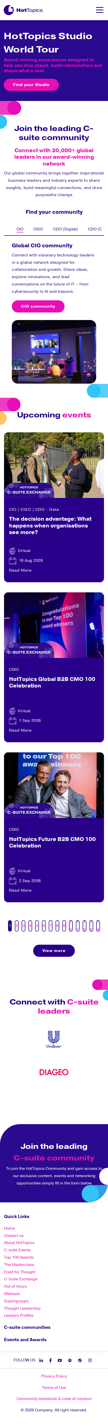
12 (84, 926)
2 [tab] (16, 1097)
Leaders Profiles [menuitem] (18, 1315)
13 (91, 926)
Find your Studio (31, 85)
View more (54, 951)
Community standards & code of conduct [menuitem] (54, 1398)
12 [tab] (66, 1097)
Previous (4, 229)
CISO (26, 509)
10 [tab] (56, 1097)
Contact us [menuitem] (14, 1235)
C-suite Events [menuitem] (17, 1250)
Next (103, 229)
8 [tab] (46, 1097)
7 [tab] (41, 1097)
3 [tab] (21, 1097)
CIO (13, 509)
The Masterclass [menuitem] (19, 1264)
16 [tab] (86, 1097)
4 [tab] (26, 1097)
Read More (20, 570)
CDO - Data (47, 509)
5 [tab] (31, 1097)
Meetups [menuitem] (12, 1294)
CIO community (38, 306)
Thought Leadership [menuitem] (22, 1308)
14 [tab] (76, 1097)
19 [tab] (48, 1105)
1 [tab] (11, 1097)
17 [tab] (91, 1097)
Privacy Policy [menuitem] (54, 1376)
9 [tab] (51, 1097)
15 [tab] (81, 1097)
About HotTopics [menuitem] (19, 1243)
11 (77, 926)
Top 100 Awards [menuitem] (19, 1257)
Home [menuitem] (9, 1228)
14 (98, 926)
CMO (14, 669)
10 (71, 926)
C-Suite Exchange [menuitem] (20, 1279)
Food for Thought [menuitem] (19, 1272)
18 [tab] (96, 1097)
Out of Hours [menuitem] (15, 1286)
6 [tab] (36, 1097)
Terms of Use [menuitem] (54, 1387)
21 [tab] (59, 1105)
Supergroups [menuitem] (16, 1301)
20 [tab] (54, 1105)
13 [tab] (71, 1097)
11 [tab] (61, 1097)
